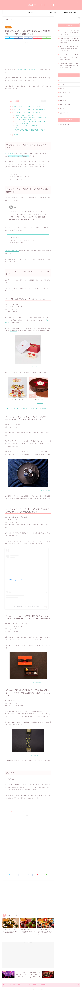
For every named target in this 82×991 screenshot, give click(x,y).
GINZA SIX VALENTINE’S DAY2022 (27, 70)
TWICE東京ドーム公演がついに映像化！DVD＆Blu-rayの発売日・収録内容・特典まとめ (69, 65)
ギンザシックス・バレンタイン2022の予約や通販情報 (29, 109)
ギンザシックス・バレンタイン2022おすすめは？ (27, 112)
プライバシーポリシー (31, 12)
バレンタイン (26, 811)
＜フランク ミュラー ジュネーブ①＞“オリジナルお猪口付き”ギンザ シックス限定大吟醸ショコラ (30, 118)
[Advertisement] (28, 54)
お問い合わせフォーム (50, 12)
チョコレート (18, 811)
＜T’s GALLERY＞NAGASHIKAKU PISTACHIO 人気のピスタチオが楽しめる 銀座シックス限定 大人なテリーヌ (30, 130)
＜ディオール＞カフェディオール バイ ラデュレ (28, 115)
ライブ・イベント (65, 92)
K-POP (62, 84)
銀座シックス (34, 811)
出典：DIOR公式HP (35, 366)
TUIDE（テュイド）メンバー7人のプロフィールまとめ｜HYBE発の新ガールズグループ (69, 32)
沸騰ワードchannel (41, 5)
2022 (7, 811)
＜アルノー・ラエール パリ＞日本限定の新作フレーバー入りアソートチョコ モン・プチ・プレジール (30, 126)
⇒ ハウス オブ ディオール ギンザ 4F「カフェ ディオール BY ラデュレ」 (27, 409)
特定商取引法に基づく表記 (70, 12)
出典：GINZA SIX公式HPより (45, 490)
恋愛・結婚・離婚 (65, 105)
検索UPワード (64, 113)
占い (61, 96)
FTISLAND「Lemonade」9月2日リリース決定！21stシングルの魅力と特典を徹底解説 (69, 57)
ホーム (12, 12)
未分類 (62, 109)
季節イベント (8, 27)
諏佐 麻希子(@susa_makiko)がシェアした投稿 (26, 606)
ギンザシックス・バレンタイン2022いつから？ (27, 106)
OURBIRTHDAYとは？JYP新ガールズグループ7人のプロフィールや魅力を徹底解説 (69, 40)
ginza (12, 811)
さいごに (16, 135)
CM (61, 80)
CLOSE (43, 100)
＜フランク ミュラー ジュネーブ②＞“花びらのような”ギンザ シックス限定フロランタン (30, 122)
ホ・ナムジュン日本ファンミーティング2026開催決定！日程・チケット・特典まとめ (69, 49)
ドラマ (62, 88)
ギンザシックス (9, 153)
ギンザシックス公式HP (12, 251)
